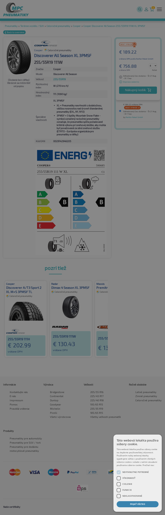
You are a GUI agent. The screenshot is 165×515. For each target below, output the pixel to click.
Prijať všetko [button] (137, 504)
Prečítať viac (148, 465)
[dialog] (137, 473)
